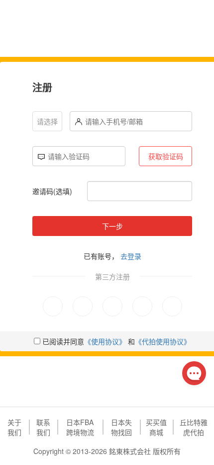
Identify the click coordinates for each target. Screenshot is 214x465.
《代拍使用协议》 (163, 341)
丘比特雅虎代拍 (194, 427)
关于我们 (14, 427)
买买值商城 (156, 427)
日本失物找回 (121, 427)
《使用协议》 (105, 341)
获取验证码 (165, 156)
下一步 (112, 226)
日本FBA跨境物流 (80, 427)
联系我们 (43, 427)
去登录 (130, 256)
